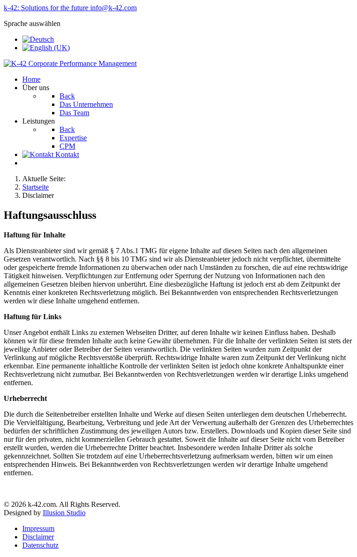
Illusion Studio (64, 513)
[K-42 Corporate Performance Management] (70, 63)
